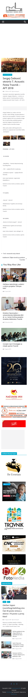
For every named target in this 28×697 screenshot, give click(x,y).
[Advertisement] (14, 43)
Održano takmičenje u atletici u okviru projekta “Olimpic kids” (13, 286)
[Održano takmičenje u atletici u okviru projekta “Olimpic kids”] (14, 269)
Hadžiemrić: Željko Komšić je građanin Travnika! (14, 259)
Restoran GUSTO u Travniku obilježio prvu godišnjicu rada (19, 654)
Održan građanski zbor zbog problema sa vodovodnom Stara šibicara (19, 634)
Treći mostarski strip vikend (11, 253)
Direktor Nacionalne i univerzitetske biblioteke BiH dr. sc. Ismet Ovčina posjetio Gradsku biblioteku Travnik (13, 316)
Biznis (4, 601)
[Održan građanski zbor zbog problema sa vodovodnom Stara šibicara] (6, 635)
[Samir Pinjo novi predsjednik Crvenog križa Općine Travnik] (6, 645)
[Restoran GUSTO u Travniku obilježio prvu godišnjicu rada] (6, 655)
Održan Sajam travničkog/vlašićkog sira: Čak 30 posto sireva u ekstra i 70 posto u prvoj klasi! (14, 611)
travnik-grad (16, 91)
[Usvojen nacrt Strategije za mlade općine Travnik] (14, 329)
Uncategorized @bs (7, 74)
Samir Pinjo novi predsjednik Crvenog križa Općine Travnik (18, 644)
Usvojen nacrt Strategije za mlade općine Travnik (12, 345)
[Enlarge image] (25, 359)
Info (9, 601)
